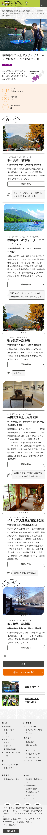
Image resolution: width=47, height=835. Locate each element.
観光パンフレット (32, 757)
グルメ (6, 743)
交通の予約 (30, 742)
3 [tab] (25, 332)
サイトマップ (31, 798)
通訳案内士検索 (10, 749)
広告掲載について (32, 792)
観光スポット (9, 739)
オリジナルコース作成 (34, 730)
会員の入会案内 (31, 789)
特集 (5, 733)
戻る (23, 664)
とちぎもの (8, 768)
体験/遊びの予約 (32, 745)
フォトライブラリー (33, 760)
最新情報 (7, 726)
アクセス (29, 733)
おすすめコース (31, 726)
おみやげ (7, 746)
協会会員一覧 (31, 786)
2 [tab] (23, 332)
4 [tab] (25, 512)
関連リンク (30, 795)
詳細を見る (26, 184)
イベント (7, 736)
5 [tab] (27, 512)
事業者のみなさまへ (11, 779)
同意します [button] (11, 831)
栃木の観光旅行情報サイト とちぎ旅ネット (18, 11)
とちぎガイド (9, 730)
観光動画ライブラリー (34, 754)
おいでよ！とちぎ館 (11, 764)
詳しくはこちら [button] (10, 825)
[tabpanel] (23, 137)
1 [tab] (21, 332)
